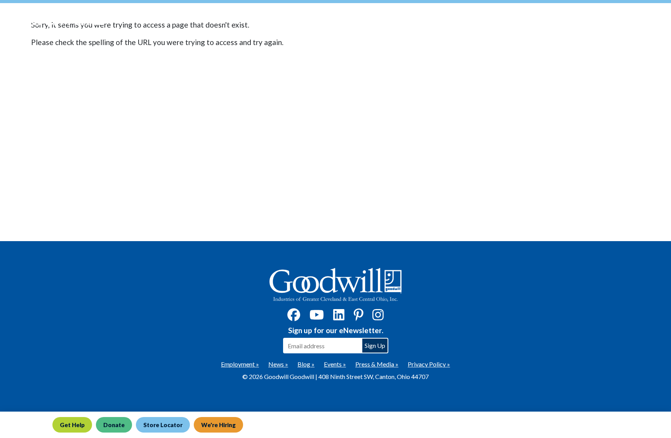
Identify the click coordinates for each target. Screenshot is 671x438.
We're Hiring (218, 424)
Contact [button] (627, 19)
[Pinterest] (358, 317)
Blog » (306, 364)
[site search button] (657, 20)
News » (278, 364)
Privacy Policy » (429, 364)
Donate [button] (508, 19)
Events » (335, 364)
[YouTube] (316, 317)
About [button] (586, 19)
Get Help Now (404, 19)
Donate (114, 424)
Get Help (72, 424)
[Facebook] (293, 317)
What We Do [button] (459, 19)
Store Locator (163, 424)
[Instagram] (378, 317)
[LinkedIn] (338, 317)
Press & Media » (376, 364)
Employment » (240, 364)
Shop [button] (549, 19)
